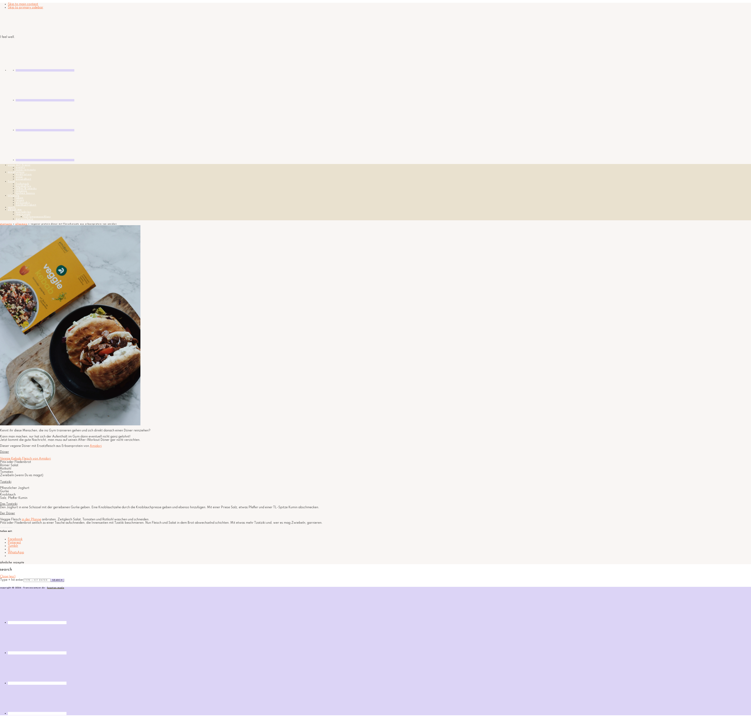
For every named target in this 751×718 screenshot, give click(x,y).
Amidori (96, 446)
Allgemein (21, 224)
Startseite (6, 224)
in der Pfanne (31, 519)
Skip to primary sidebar (25, 7)
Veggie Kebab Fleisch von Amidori (25, 458)
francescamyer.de (18, 22)
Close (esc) (7, 576)
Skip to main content (23, 4)
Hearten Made (55, 588)
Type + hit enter (11, 580)
